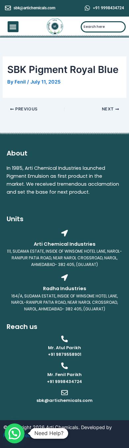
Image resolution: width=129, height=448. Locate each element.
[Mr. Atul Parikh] (64, 339)
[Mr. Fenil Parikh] (64, 365)
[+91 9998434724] (87, 8)
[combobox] (103, 26)
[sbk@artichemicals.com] (8, 8)
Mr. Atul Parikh (64, 348)
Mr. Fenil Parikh (64, 374)
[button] (13, 26)
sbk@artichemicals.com (34, 8)
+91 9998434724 (108, 8)
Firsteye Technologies (28, 435)
